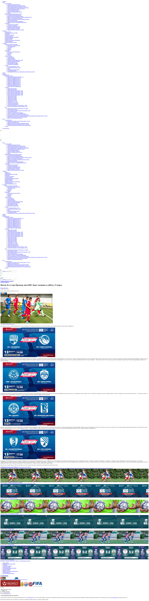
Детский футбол (6, 74)
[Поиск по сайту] (0, 269)
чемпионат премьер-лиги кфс (9, 468)
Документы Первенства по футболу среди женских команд (19, 125)
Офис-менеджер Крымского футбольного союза (16, 6)
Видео (8, 68)
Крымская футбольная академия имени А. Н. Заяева (17, 108)
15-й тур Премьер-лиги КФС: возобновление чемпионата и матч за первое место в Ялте (17, 483)
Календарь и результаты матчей (13, 45)
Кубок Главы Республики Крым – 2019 (15, 93)
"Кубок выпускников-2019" (12, 103)
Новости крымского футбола (11, 42)
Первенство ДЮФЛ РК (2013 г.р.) (14, 81)
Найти (4, 271)
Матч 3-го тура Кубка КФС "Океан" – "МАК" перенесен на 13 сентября (14, 529)
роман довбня (97, 468)
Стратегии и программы (12, 25)
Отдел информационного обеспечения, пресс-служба (18, 7)
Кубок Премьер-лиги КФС (12, 63)
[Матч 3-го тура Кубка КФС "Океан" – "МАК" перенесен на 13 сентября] (12, 527)
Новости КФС (8, 31)
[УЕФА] (30, 586)
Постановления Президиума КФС (12, 37)
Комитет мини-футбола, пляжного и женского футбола (18, 19)
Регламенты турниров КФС (12, 64)
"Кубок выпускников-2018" (12, 104)
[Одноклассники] (2, 293)
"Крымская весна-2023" (12, 89)
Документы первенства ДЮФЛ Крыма (15, 112)
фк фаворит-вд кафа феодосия (59, 468)
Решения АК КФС (8, 39)
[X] (6, 293)
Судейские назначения (9, 35)
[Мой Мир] (4, 293)
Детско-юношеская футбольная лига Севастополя (17, 116)
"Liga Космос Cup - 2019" (12, 102)
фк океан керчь (50, 468)
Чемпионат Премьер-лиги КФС (11, 32)
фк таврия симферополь (82, 468)
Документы (7, 23)
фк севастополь (28, 468)
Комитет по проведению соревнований (15, 21)
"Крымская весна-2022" (12, 95)
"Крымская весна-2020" (12, 98)
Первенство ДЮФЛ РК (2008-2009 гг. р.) (15, 77)
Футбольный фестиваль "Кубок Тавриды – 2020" (17, 105)
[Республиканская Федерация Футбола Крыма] (22, 586)
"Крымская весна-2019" (12, 99)
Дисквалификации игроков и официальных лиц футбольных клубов (21, 71)
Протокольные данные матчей (13, 69)
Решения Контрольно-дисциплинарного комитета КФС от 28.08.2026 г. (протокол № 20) (18, 499)
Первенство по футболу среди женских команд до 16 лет (18, 121)
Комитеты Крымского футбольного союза (13, 14)
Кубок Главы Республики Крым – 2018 (15, 94)
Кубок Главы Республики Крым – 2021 (15, 91)
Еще (6, 107)
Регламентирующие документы (13, 27)
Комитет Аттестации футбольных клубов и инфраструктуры (19, 17)
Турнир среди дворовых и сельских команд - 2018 (17, 106)
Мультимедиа (5, 575)
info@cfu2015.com (7, 593)
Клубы (4, 72)
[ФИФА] (37, 586)
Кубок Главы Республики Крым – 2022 (15, 90)
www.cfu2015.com (30, 597)
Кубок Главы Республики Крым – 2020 (15, 92)
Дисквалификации (9, 41)
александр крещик (91, 468)
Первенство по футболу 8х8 (13, 122)
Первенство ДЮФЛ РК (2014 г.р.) (14, 82)
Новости (4, 30)
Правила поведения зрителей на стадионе (15, 29)
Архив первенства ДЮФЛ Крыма (14, 86)
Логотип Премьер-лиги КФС (13, 9)
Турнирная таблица (11, 46)
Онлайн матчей (10, 57)
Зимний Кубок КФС (11, 59)
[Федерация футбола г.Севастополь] (26, 586)
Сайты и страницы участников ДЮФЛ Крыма (16, 113)
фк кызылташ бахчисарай (36, 468)
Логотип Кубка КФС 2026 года (13, 10)
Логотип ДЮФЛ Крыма (12, 111)
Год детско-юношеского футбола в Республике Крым (18, 114)
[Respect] (10, 586)
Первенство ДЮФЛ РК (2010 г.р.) (14, 78)
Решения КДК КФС (9, 38)
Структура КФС (8, 3)
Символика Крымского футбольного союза (16, 8)
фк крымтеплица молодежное (71, 468)
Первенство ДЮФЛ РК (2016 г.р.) (14, 84)
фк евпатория (44, 468)
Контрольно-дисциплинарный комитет (15, 16)
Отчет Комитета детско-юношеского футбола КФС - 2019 (18, 110)
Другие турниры (8, 56)
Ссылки (6, 65)
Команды (9, 48)
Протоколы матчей (9, 36)
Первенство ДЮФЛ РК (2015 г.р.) (14, 83)
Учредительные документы (12, 24)
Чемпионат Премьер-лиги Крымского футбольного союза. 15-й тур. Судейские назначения (18, 514)
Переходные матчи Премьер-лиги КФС (15, 60)
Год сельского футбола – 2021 (13, 66)
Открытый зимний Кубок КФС (13, 61)
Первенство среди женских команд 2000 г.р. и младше (18, 124)
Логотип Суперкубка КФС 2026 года (14, 11)
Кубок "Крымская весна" (12, 62)
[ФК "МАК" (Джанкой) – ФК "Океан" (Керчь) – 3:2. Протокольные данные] (12, 558)
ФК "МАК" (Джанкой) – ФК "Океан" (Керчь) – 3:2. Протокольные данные (15, 560)
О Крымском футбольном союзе (13, 4)
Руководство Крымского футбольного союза (16, 5)
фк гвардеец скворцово (20, 468)
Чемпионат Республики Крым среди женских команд (18, 123)
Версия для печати (4, 287)
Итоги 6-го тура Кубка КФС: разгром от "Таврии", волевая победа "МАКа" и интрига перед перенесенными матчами (23, 545)
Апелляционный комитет (12, 20)
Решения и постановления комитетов (12, 40)
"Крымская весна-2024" (12, 88)
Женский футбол (8, 120)
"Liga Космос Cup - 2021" (12, 101)
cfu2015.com (2, 282)
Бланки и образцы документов (13, 28)
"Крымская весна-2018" (12, 100)
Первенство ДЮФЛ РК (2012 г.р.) (14, 80)
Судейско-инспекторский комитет (14, 15)
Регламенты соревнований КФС (13, 26)
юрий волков (103, 468)
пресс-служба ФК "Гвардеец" (9, 324)
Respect (8, 12)
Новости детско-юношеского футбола (14, 117)
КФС (4, 2)
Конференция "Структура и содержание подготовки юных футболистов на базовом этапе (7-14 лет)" (27, 115)
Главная (4, 1)
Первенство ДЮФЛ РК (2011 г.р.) (14, 79)
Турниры (4, 43)
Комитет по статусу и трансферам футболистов (16, 22)
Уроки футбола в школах (12, 109)
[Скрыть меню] (0, 278)
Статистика (9, 47)
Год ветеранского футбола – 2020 (14, 67)
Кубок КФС (7, 33)
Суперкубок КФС (10, 58)
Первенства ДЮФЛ (9, 75)
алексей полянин (109, 468)
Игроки (4, 73)
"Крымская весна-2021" (12, 96)
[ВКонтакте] (1, 293)
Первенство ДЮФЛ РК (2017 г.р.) (14, 85)
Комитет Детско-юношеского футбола (15, 18)
